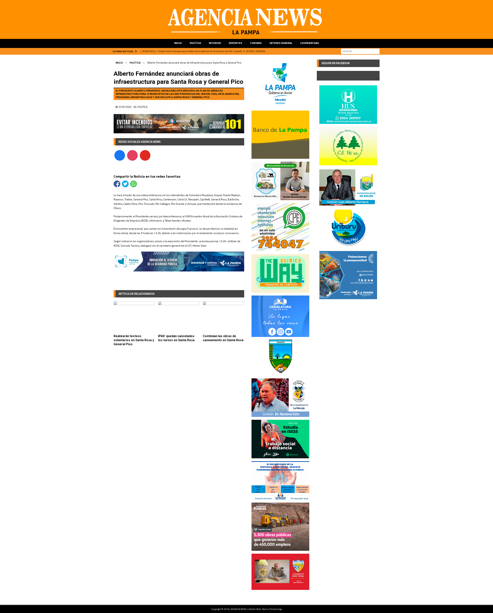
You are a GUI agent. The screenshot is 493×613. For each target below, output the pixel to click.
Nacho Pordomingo (272, 609)
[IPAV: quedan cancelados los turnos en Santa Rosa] (179, 316)
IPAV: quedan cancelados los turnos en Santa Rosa (176, 338)
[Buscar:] (360, 51)
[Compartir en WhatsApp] (133, 184)
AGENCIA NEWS (239, 609)
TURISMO (256, 43)
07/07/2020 (125, 107)
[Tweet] (125, 184)
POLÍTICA (195, 43)
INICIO (178, 43)
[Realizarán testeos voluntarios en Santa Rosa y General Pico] (134, 316)
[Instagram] (132, 155)
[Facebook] (119, 155)
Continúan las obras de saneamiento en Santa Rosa (223, 338)
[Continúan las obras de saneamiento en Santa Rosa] (223, 316)
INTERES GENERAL (281, 43)
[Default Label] (145, 155)
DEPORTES (235, 43)
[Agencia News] (246, 37)
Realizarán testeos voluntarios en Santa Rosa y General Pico (134, 340)
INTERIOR (215, 43)
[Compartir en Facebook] (117, 184)
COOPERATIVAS (309, 43)
